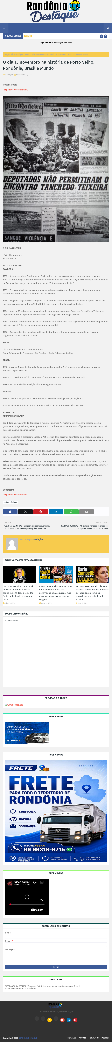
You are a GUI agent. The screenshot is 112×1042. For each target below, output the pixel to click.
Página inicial (10, 54)
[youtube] (62, 1020)
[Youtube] (43, 1018)
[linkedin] (69, 1020)
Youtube (82, 1038)
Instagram (72, 1038)
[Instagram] (37, 1018)
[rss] (49, 1020)
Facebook (105, 1038)
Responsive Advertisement (15, 90)
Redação (9, 75)
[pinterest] (75, 1020)
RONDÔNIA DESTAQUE (28, 1038)
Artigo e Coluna (23, 54)
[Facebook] (56, 1018)
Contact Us (94, 1038)
